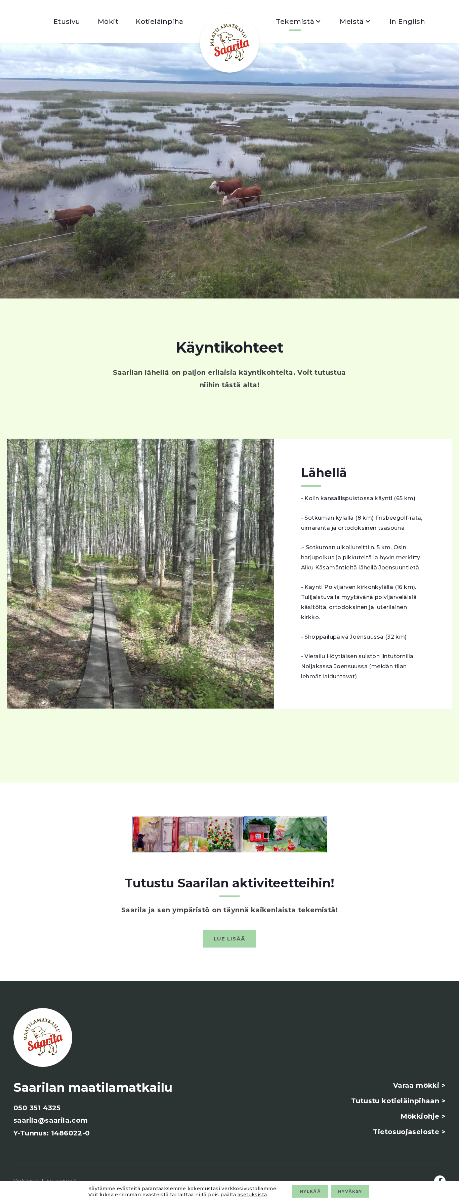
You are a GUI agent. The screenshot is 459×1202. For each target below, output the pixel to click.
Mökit (108, 21)
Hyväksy (350, 1191)
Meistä (352, 21)
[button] (229, 939)
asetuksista (252, 1194)
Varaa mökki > (419, 1085)
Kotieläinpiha (159, 21)
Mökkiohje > (423, 1116)
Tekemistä (295, 21)
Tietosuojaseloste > (409, 1132)
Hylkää (310, 1191)
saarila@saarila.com (50, 1120)
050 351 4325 (37, 1108)
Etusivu (66, 21)
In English (407, 21)
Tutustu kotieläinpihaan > (398, 1101)
